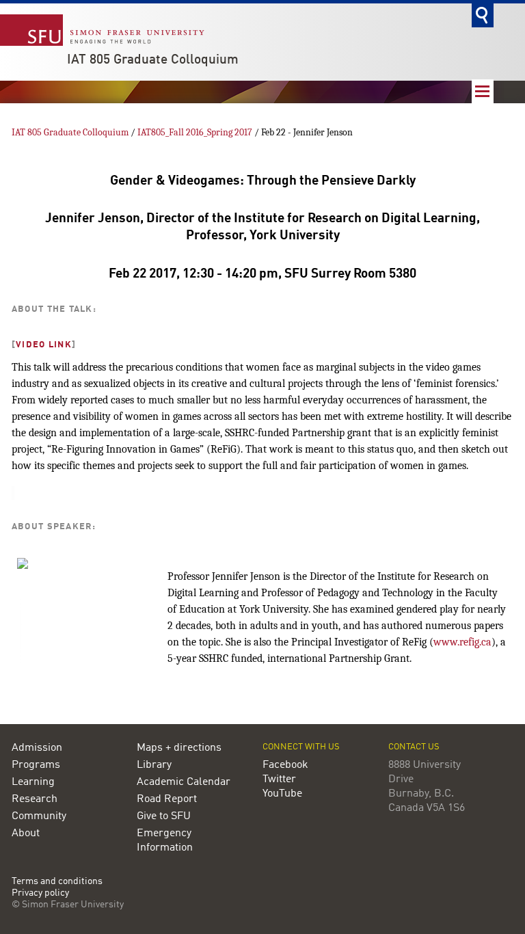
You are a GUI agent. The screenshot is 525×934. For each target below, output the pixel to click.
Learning (33, 782)
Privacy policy (40, 893)
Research (34, 799)
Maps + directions (179, 748)
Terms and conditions (57, 881)
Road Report (167, 799)
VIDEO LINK (44, 345)
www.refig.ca (462, 642)
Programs (36, 765)
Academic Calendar (183, 782)
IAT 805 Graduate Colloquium (153, 60)
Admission (37, 748)
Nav (483, 91)
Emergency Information (165, 840)
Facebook (285, 765)
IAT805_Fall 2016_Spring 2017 (194, 132)
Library (154, 765)
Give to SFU (164, 816)
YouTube (282, 793)
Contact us (414, 747)
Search (483, 15)
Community (39, 816)
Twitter (279, 779)
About (26, 833)
